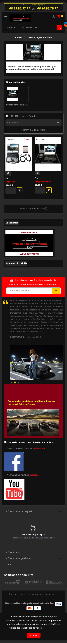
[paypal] (37, 608)
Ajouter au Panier (20, 190)
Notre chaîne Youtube (23, 475)
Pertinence (33, 123)
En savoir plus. (50, 628)
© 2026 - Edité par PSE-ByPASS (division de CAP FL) (34, 594)
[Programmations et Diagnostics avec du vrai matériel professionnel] (17, 94)
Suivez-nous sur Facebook (26, 448)
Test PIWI (10, 182)
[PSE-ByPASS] (29, 243)
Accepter (33, 635)
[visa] (58, 604)
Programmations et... (17, 105)
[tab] (7, 116)
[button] (11, 382)
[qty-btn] (7, 190)
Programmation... (44, 181)
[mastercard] (29, 608)
